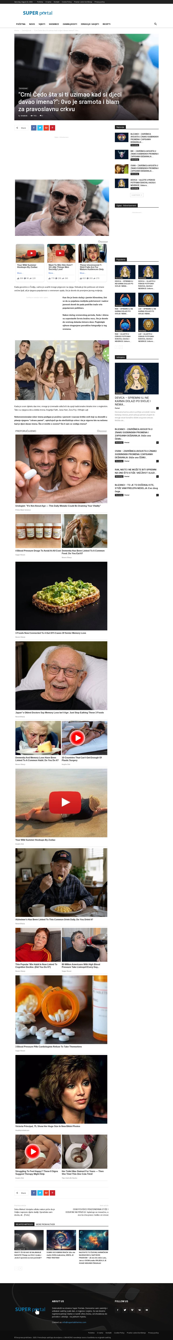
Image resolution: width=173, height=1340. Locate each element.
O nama (48, 2)
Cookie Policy (67, 2)
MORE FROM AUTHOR (45, 1224)
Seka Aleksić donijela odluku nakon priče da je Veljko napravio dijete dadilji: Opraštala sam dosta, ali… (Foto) (34, 1212)
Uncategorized (20, 1249)
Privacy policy (100, 2)
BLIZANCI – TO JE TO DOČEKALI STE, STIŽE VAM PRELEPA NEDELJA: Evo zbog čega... (136, 488)
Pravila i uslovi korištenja (83, 2)
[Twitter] (125, 1310)
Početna (40, 2)
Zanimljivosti (70, 24)
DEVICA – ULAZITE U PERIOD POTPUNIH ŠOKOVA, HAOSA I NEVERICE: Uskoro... (143, 182)
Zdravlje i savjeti (90, 24)
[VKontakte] (139, 1310)
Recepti (106, 24)
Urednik (24, 116)
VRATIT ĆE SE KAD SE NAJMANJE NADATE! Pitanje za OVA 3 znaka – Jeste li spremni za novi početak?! (28, 1255)
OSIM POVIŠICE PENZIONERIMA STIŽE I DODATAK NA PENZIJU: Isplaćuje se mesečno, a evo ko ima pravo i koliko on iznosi (87, 1212)
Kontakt (56, 2)
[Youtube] (146, 1310)
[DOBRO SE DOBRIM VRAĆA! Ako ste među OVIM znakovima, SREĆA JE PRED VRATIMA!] (61, 1240)
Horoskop (134, 145)
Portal (117, 408)
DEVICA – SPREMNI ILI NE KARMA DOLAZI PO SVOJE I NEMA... (124, 283)
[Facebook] (117, 1310)
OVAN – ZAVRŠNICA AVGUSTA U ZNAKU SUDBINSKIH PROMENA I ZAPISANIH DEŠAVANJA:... (145, 168)
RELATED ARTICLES (24, 1224)
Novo (32, 24)
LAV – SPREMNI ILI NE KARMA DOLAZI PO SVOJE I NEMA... (147, 311)
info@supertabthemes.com (74, 1322)
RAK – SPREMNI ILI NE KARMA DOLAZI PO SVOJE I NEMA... (124, 311)
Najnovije (50, 1249)
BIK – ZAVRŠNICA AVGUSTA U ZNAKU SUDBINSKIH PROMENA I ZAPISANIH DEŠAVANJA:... (145, 154)
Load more (136, 195)
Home (16, 30)
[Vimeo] (132, 1310)
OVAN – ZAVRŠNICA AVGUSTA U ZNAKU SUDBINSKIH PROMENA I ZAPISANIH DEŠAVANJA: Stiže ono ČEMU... (136, 454)
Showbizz (54, 24)
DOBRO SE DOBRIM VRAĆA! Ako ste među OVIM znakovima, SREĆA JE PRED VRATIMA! (61, 1255)
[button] (155, 24)
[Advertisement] (61, 158)
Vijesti (42, 24)
